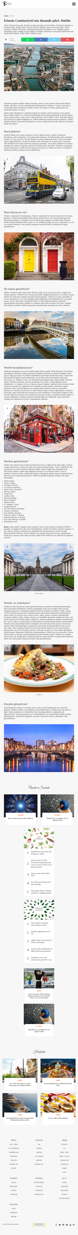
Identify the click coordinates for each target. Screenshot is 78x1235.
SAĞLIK (13, 1182)
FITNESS (13, 1190)
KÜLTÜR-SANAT (64, 1198)
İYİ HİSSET (13, 1178)
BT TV (64, 1178)
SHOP (14, 1209)
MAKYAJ (39, 1152)
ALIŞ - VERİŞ (14, 1144)
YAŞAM (6, 16)
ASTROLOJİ (13, 1194)
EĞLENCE (39, 1178)
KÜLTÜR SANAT (39, 1182)
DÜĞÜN (13, 1168)
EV (64, 1148)
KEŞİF (64, 1172)
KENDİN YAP (13, 1164)
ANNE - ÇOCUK (64, 1156)
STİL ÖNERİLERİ (13, 1148)
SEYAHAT (11, 16)
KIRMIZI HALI (39, 1194)
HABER (64, 1168)
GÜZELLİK (39, 1140)
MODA (13, 1140)
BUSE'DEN (14, 1204)
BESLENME (13, 1186)
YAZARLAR (13, 1213)
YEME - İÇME (64, 1152)
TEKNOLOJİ (64, 1164)
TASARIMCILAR (14, 1152)
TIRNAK (39, 1148)
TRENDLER (13, 1156)
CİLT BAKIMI (39, 1156)
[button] (7, 159)
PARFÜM (39, 1160)
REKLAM (13, 1216)
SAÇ (39, 1144)
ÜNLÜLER (13, 1160)
